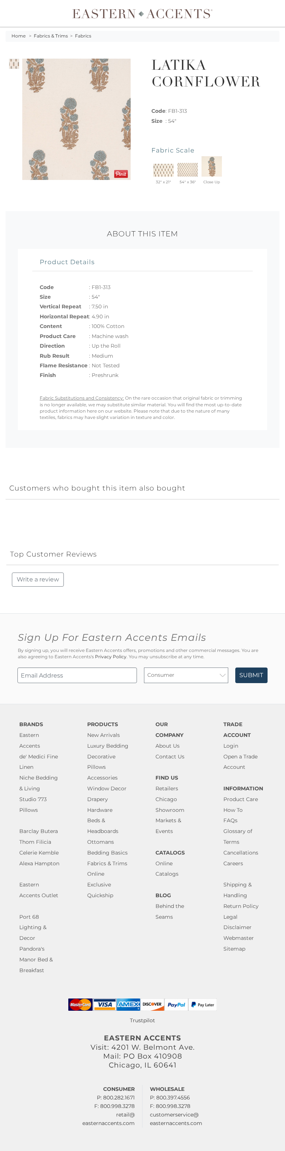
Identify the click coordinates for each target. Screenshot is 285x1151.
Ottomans (100, 842)
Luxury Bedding (107, 745)
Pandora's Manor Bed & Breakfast (36, 959)
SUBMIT (251, 675)
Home (19, 36)
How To (233, 810)
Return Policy (241, 906)
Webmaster (238, 938)
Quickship (100, 895)
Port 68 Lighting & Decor (32, 928)
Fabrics (83, 36)
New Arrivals (103, 735)
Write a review (38, 579)
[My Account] (268, 13)
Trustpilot (142, 1020)
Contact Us (169, 756)
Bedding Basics (107, 852)
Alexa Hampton (39, 863)
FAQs (230, 820)
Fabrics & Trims (51, 36)
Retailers (166, 788)
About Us (167, 745)
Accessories (102, 777)
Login (230, 745)
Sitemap (234, 948)
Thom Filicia (35, 842)
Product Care (240, 799)
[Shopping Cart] (274, 13)
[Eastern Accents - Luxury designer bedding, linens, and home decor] (142, 13)
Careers (233, 863)
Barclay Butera (38, 831)
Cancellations (240, 852)
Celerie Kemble (39, 852)
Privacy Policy (111, 656)
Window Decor (107, 788)
